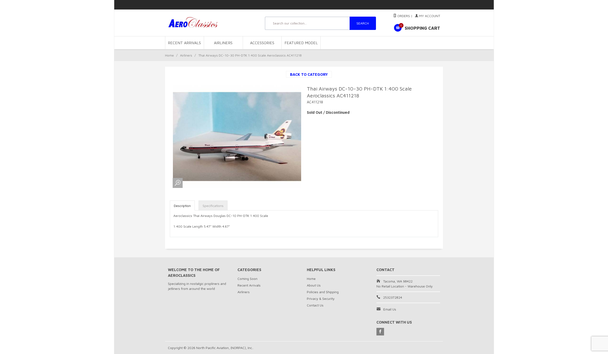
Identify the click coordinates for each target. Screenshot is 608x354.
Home (169, 55)
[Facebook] (380, 331)
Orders (403, 16)
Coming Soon (247, 279)
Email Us (389, 309)
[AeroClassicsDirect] (211, 23)
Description (182, 206)
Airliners (223, 43)
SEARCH (362, 23)
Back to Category (309, 74)
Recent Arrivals (184, 43)
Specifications (213, 206)
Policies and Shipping (323, 292)
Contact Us (315, 305)
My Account (429, 16)
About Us (314, 285)
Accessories (262, 43)
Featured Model (301, 43)
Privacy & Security (321, 299)
